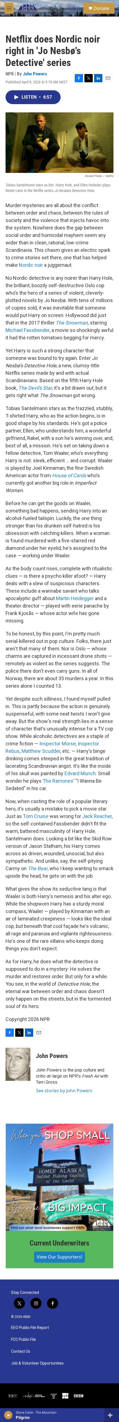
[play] (8, 1415)
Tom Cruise (35, 816)
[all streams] (111, 1415)
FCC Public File (23, 1339)
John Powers (35, 73)
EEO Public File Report (30, 1328)
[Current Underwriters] (59, 1177)
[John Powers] (18, 1064)
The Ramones (58, 781)
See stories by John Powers (64, 1091)
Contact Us (20, 1351)
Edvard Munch (80, 773)
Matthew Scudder (41, 751)
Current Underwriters (59, 1243)
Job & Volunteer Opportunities (37, 1363)
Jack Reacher (97, 816)
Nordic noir (31, 265)
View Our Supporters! (59, 1257)
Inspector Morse (57, 743)
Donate (101, 8)
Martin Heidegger (75, 598)
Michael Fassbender (28, 330)
